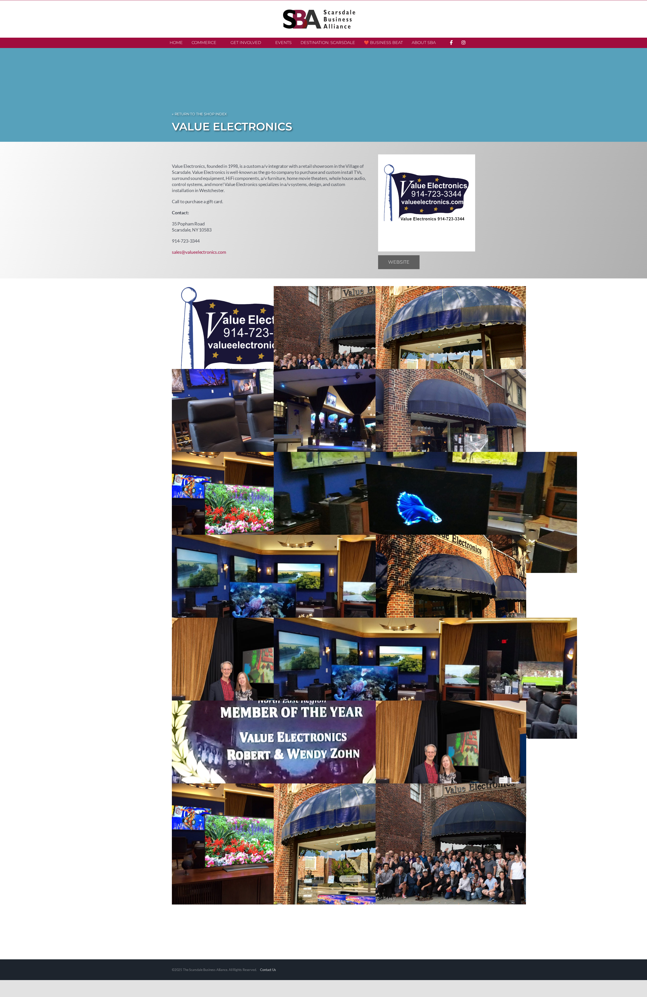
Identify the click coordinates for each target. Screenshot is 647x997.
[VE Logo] (426, 156)
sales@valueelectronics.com (199, 252)
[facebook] (427, 261)
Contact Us (268, 970)
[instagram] (440, 261)
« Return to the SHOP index (199, 114)
